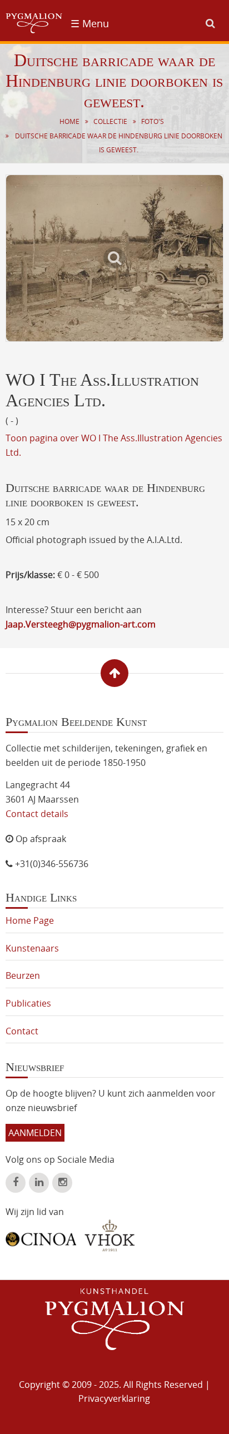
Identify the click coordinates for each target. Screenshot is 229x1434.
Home (69, 121)
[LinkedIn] (39, 1183)
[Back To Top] (114, 673)
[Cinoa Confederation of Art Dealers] (41, 1235)
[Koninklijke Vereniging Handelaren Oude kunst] (109, 1235)
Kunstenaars (32, 948)
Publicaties (28, 1003)
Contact (22, 1031)
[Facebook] (16, 1183)
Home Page (30, 920)
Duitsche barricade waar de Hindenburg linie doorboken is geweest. (118, 143)
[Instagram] (62, 1183)
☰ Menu (90, 23)
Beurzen (23, 975)
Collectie (110, 121)
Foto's (152, 121)
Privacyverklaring (114, 1398)
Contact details (37, 814)
